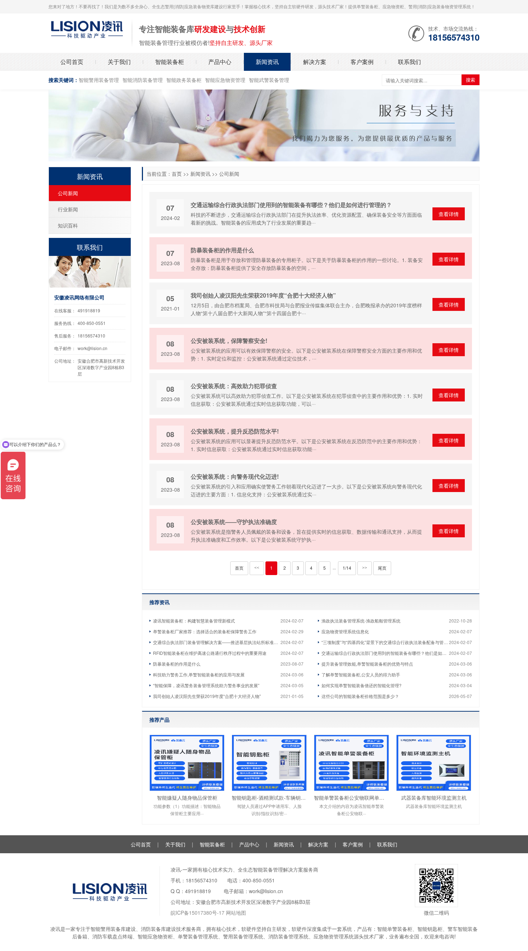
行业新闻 (68, 209)
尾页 (382, 568)
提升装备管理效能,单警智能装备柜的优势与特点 (367, 664)
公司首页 (71, 62)
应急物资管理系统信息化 (345, 631)
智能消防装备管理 (142, 79)
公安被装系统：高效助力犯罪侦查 (234, 386)
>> (364, 567)
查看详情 (449, 213)
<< (256, 567)
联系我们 (409, 62)
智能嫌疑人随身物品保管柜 (187, 797)
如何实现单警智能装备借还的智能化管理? (361, 685)
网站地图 (236, 912)
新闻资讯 (267, 62)
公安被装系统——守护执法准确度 (234, 522)
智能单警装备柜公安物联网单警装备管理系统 (351, 797)
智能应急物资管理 (225, 79)
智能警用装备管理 (99, 79)
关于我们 (119, 62)
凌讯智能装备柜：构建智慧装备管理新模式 (194, 620)
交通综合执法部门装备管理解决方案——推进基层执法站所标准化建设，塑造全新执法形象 (217, 642)
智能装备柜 (169, 62)
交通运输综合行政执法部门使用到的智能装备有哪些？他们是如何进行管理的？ (291, 205)
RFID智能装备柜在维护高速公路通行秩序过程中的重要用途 (210, 653)
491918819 (89, 310)
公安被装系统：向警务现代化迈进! (235, 476)
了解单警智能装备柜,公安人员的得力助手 (360, 674)
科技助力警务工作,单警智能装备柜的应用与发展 (199, 674)
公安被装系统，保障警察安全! (229, 340)
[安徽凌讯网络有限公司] (86, 28)
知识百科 (68, 225)
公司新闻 (229, 173)
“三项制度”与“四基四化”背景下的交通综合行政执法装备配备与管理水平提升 (385, 642)
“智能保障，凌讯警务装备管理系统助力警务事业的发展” (206, 685)
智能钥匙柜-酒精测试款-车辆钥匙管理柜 (269, 797)
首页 (177, 173)
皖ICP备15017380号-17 (197, 912)
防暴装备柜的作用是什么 (222, 250)
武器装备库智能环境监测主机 (434, 797)
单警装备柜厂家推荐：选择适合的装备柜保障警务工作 (204, 631)
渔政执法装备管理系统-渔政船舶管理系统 (360, 620)
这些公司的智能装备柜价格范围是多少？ (360, 696)
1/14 (347, 568)
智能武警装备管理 (269, 79)
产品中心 (219, 62)
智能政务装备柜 (184, 79)
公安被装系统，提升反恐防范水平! (235, 431)
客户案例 (362, 62)
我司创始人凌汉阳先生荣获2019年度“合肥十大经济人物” (263, 295)
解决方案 (314, 62)
